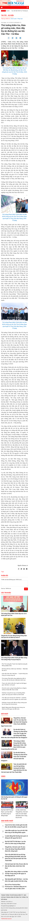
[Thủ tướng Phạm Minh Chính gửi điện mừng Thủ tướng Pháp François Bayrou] (14, 648)
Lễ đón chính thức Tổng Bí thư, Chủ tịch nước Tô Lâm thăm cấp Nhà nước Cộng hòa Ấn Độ (22, 813)
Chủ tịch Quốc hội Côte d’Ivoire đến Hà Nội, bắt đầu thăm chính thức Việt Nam (16, 866)
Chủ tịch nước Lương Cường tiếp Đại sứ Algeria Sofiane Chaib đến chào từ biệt (14, 688)
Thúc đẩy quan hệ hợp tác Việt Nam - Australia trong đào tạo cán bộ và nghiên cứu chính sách (14, 698)
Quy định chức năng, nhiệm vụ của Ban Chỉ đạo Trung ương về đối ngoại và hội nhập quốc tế (16, 873)
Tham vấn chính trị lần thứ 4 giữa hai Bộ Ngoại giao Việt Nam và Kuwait (14, 684)
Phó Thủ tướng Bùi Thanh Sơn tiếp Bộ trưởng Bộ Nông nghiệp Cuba (14, 664)
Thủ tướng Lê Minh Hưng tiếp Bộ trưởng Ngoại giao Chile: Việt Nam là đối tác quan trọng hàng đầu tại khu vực (13, 745)
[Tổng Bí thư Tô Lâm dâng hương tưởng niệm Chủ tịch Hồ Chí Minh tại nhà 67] (14, 626)
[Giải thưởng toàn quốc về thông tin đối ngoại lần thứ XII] (14, 787)
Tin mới (3, 10)
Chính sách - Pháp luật (17, 18)
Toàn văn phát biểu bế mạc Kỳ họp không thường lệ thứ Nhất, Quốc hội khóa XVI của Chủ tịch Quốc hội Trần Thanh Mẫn (14, 768)
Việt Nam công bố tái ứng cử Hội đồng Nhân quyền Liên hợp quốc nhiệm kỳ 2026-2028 (13, 693)
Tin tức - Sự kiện (7, 15)
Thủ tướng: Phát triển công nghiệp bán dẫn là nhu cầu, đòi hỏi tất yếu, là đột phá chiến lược (14, 679)
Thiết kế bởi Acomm (6, 918)
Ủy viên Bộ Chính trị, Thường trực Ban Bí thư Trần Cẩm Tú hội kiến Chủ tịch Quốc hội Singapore (14, 756)
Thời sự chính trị (5, 18)
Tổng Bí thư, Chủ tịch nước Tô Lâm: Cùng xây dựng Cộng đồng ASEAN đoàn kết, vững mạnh (15, 849)
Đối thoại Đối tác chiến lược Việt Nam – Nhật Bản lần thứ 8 (15, 669)
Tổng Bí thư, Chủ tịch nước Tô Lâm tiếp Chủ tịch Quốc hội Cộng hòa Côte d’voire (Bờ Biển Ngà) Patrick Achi (14, 722)
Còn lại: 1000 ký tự (6, 588)
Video (3, 776)
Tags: (2, 571)
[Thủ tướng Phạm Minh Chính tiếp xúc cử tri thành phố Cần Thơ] (14, 604)
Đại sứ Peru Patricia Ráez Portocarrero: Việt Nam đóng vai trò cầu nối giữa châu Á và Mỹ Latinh (15, 886)
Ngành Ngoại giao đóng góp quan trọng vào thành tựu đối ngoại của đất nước (13, 708)
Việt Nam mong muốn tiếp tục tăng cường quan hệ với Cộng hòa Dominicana (14, 703)
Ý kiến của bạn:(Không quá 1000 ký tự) (11, 579)
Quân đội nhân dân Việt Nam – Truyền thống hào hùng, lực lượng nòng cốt (15, 674)
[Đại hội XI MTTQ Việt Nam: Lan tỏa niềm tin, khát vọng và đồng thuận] (7, 804)
